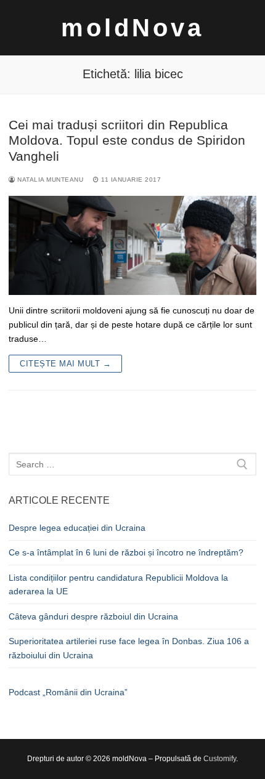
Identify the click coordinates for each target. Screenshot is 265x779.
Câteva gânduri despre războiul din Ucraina (93, 616)
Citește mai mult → (65, 363)
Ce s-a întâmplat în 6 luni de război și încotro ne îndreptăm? (126, 552)
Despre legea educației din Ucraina (77, 528)
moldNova (132, 27)
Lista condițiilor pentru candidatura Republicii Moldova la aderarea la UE (118, 585)
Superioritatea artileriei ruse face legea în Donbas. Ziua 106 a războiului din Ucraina (129, 648)
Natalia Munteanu (49, 179)
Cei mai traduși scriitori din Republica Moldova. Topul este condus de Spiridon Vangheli (127, 140)
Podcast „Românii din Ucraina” (68, 692)
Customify (219, 758)
